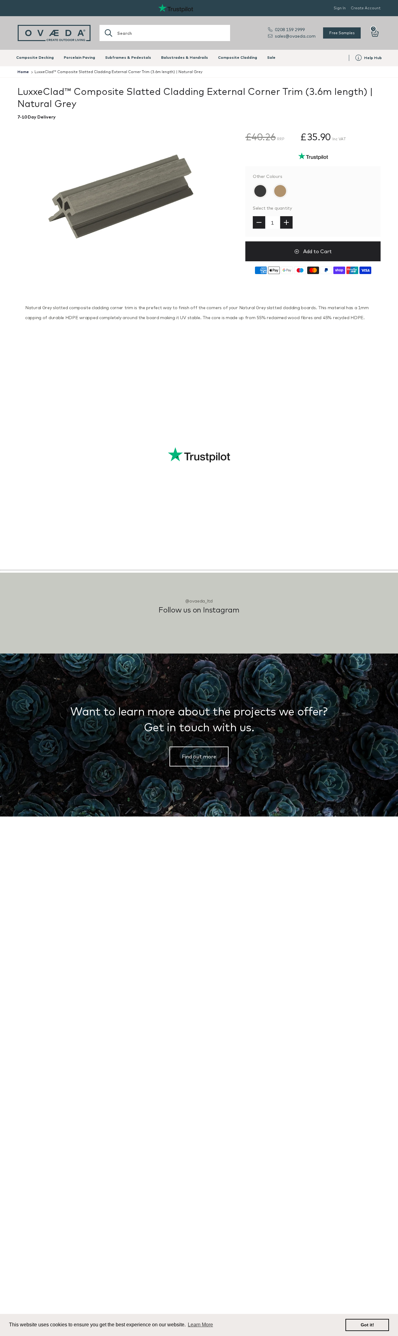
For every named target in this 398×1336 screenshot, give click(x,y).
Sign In (340, 8)
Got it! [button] (367, 1324)
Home (23, 71)
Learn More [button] (200, 1324)
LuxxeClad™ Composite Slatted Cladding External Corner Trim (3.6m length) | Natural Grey (118, 71)
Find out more (199, 756)
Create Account (366, 8)
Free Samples (341, 32)
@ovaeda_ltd (198, 601)
